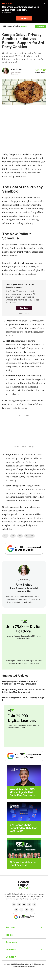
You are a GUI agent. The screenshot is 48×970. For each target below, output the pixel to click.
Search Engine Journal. (23, 964)
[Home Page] (17, 26)
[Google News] (14, 904)
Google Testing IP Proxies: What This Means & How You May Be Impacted (24, 690)
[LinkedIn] (19, 904)
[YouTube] (24, 904)
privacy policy (16, 663)
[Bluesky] (16, 910)
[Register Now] (24, 775)
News (5, 535)
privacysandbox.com (15, 514)
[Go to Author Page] (5, 71)
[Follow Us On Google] (24, 549)
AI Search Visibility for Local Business (22, 863)
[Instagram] (21, 910)
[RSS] (32, 910)
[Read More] (24, 811)
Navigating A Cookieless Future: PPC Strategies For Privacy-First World (20, 682)
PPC (20, 535)
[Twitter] (34, 904)
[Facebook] (29, 904)
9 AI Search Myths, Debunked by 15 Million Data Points (23, 828)
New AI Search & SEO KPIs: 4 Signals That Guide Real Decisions (22, 792)
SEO (13, 535)
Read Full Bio (24, 579)
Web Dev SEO (29, 535)
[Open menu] (4, 26)
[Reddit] (27, 910)
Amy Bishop (16, 69)
